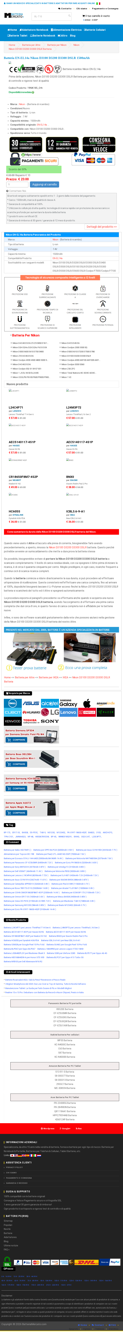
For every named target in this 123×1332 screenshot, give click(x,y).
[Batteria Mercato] (16, 15)
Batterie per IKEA (48, 677)
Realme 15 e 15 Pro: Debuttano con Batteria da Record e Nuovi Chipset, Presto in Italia (44, 992)
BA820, (91, 832)
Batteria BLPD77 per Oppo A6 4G (92, 953)
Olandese (113, 1329)
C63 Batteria (64, 1048)
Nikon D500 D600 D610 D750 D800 (28, 351)
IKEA (72, 515)
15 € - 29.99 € (18, 1276)
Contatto (66, 8)
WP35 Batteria (64, 1040)
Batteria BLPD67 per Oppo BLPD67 (19, 949)
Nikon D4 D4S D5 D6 (22, 364)
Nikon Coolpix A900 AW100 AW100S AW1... (81, 360)
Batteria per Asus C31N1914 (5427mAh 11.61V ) (25, 879)
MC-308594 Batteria (64, 1088)
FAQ (113, 1325)
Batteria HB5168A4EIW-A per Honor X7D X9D (24, 957)
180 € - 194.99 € (22, 1285)
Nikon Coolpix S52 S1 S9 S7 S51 (27, 369)
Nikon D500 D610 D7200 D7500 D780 (78, 351)
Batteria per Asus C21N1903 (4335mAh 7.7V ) (96, 850)
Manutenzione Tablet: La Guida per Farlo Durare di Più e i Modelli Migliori (38, 988)
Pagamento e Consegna (105, 8)
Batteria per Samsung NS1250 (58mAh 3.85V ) (24, 905)
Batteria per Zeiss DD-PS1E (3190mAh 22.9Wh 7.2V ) (27, 901)
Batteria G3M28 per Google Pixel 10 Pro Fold (24, 944)
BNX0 (70, 477)
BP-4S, (54, 836)
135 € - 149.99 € (90, 1281)
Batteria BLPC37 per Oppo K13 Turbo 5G (65, 957)
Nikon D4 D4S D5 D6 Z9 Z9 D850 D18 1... (31, 343)
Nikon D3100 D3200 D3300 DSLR (76, 356)
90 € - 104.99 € (46, 1281)
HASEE (16, 445)
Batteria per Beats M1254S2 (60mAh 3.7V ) (67, 905)
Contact (99, 1325)
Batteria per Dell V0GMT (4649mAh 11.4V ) (23, 871)
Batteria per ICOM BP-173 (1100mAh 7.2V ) (81, 892)
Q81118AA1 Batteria (64, 1111)
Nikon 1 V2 (66, 377)
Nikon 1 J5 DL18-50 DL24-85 (25, 373)
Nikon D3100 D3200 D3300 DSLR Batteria (30, 49)
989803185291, (65, 836)
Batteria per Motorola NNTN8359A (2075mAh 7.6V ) (89, 858)
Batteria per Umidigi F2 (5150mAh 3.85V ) (66, 867)
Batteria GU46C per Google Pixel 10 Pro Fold (67, 944)
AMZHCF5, (108, 832)
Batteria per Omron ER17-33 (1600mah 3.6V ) (24, 896)
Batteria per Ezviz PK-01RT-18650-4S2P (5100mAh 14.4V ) (30, 909)
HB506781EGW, (42, 836)
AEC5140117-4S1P (22, 442)
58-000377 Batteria (65, 1076)
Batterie (8, 1233)
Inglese (86, 1329)
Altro (64, 35)
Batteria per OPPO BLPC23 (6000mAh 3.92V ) (53, 850)
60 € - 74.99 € (19, 1281)
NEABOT (17, 480)
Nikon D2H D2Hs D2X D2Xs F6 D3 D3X (30, 347)
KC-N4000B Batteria (65, 1057)
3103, (98, 832)
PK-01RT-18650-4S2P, (77, 832)
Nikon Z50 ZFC (68, 369)
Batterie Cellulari (95, 29)
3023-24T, (85, 836)
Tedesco (99, 1329)
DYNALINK (18, 515)
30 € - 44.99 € (31, 1276)
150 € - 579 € (66, 1285)
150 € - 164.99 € (105, 1281)
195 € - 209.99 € (37, 1285)
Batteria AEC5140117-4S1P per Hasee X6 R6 (24, 932)
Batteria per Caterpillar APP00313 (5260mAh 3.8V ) (26, 884)
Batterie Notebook (44, 35)
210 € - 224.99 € (52, 1285)
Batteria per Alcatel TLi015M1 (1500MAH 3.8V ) (72, 888)
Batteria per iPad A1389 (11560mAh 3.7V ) (71, 884)
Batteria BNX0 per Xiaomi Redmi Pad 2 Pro (68, 936)
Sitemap (8, 1221)
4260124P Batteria (64, 1119)
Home (13, 29)
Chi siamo (81, 8)
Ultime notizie (11, 1245)
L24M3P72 (73, 407)
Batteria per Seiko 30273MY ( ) (17, 850)
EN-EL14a (42, 124)
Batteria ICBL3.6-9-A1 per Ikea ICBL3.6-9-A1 (60, 940)
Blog (72, 35)
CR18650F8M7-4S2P (23, 477)
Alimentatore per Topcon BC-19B (19, 854)
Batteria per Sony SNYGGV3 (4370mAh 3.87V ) (24, 867)
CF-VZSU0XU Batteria (65, 1017)
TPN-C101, (9, 836)
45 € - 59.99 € (6, 1281)
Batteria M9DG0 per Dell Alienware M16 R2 (23, 961)
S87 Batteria (64, 1052)
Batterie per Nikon (56, 45)
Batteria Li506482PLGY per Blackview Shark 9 (24, 953)
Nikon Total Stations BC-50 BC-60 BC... (79, 373)
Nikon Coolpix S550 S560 (73, 364)
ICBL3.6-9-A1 (75, 511)
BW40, (77, 836)
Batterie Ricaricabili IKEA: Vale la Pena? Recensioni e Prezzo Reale (35, 980)
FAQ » (6, 1249)
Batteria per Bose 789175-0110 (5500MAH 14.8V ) (26, 888)
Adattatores (10, 1237)
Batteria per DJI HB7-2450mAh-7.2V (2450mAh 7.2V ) (74, 875)
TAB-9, (43, 832)
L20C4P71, (97, 836)
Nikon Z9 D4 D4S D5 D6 (23, 356)
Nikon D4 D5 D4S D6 (70, 343)
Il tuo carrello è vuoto (97, 15)
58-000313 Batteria (65, 1080)
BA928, (25, 832)
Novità (7, 1229)
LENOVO (17, 411)
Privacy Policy (14, 1167)
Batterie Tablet (18, 35)
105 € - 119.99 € (60, 1281)
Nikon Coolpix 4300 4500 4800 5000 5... (30, 360)
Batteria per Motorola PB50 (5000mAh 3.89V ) (65, 871)
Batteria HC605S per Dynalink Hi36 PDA (21, 940)
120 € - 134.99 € (75, 1281)
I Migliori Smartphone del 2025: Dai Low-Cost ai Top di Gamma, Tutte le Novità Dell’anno (45, 984)
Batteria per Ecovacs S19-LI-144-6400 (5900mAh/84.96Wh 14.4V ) (33, 858)
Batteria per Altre (31, 45)
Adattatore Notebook (35, 29)
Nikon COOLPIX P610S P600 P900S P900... (31, 377)
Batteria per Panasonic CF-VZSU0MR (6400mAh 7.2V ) (28, 862)
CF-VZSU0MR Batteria (64, 1013)
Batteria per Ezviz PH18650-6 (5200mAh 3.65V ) (76, 862)
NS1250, (51, 832)
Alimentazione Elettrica (67, 29)
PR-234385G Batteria (65, 1103)
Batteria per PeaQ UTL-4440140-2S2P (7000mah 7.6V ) (61, 854)
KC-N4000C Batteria (65, 1044)
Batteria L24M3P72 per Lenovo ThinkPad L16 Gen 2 (76, 927)
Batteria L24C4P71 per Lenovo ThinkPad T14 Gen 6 (27, 927)
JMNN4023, (20, 836)
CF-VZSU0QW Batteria (64, 1021)
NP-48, (31, 836)
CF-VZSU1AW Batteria (64, 1025)
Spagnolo (73, 1329)
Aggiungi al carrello (44, 184)
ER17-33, (16, 832)
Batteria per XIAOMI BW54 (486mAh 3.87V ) (69, 879)
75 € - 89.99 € (32, 1281)
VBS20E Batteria (64, 1009)
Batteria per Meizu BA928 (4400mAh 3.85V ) (66, 896)
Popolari (8, 1225)
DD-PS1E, (34, 832)
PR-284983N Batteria (65, 1107)
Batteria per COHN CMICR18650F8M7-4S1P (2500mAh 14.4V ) (32, 892)
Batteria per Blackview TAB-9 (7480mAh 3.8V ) (74, 901)
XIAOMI (74, 480)
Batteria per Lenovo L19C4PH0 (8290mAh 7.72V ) (26, 875)
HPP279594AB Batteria (65, 1115)
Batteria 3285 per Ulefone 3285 (61, 953)
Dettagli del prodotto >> (102, 226)
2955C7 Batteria (64, 1084)
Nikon (76, 45)
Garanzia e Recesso (17, 1183)
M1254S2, (61, 832)
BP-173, (7, 832)
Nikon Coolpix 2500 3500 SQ (74, 347)
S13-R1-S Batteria (64, 1072)
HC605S (14, 511)
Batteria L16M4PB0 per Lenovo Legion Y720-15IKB (60, 949)
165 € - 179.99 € (7, 1285)
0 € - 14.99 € (6, 1276)
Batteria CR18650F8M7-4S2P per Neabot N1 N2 (25, 936)
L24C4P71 (16, 407)
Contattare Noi (17, 190)
